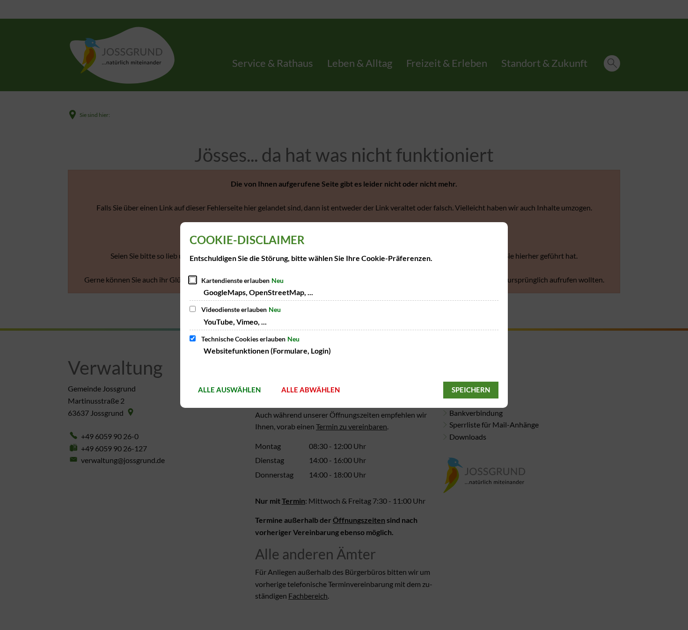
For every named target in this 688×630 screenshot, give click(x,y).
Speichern (471, 389)
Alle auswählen (229, 389)
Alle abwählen (310, 389)
